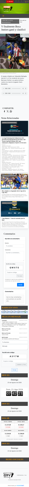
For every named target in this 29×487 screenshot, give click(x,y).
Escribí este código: (10, 264)
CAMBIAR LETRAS (21, 364)
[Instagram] (20, 1)
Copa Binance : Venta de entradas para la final (13, 219)
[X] (15, 1)
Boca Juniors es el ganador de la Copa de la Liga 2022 (14, 191)
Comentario (7, 249)
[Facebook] (17, 1)
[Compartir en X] (7, 111)
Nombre (7, 243)
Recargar (19, 276)
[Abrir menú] (3, 15)
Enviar (20, 285)
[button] (4, 1)
